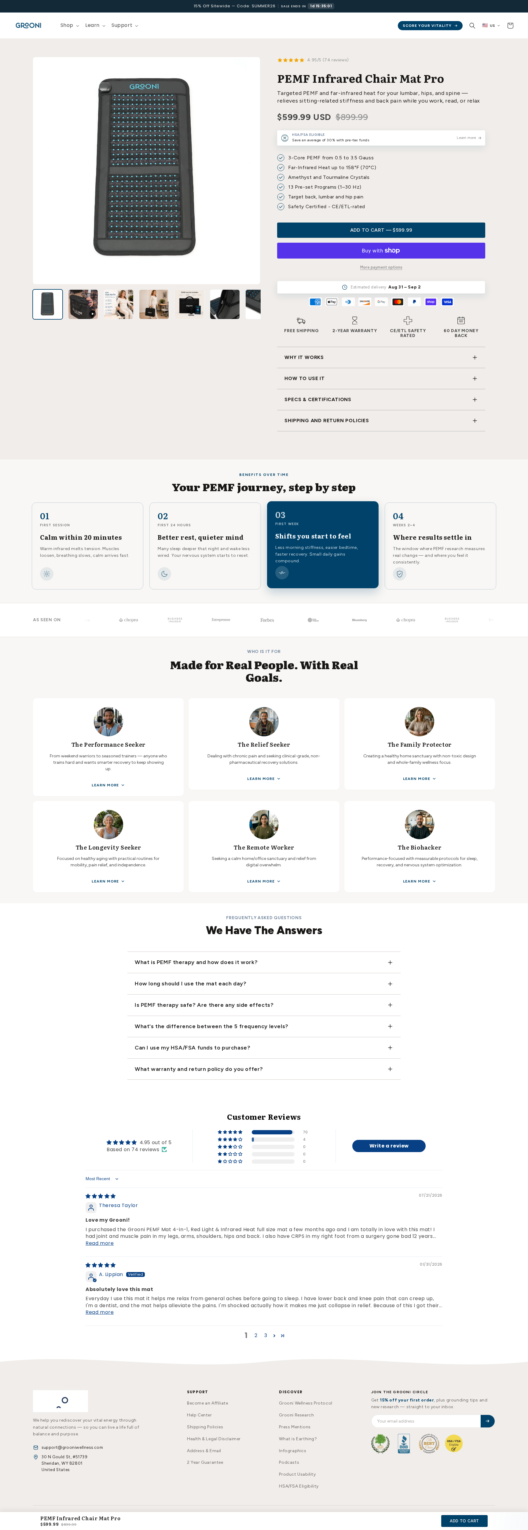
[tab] (47, 304)
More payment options (381, 267)
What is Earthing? (298, 1438)
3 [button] (265, 1335)
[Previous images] (34, 304)
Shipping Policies (205, 1427)
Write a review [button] (389, 1145)
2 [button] (256, 1335)
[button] (69, 25)
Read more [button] (100, 1243)
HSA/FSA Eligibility (298, 1486)
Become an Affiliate (207, 1403)
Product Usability (297, 1474)
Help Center (199, 1415)
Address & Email (204, 1450)
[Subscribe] (488, 1421)
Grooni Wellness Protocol (305, 1403)
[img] (101, 1196)
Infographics (292, 1450)
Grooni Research (296, 1415)
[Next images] (259, 304)
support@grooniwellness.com (72, 1447)
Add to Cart (464, 1521)
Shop (67, 25)
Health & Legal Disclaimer (214, 1438)
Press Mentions (294, 1427)
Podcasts (289, 1462)
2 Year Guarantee (205, 1462)
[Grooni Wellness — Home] (60, 1401)
